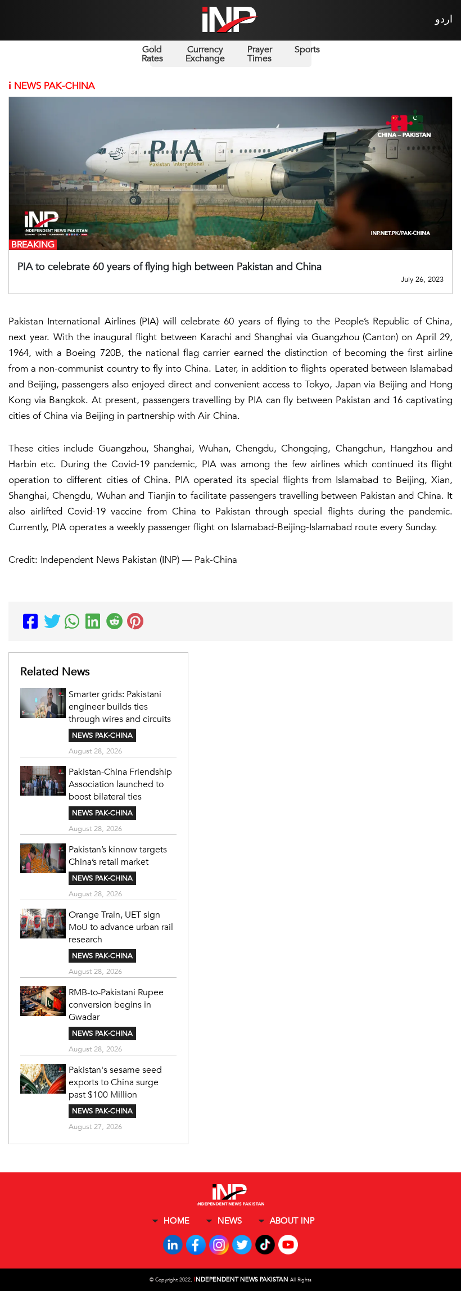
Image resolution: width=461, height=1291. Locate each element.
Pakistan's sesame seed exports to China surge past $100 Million (115, 1082)
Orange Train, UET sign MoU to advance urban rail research (121, 927)
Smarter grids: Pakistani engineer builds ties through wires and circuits (120, 706)
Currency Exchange (205, 54)
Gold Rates (152, 54)
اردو (444, 19)
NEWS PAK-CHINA (102, 735)
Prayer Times (259, 54)
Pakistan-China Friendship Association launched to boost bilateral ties (120, 784)
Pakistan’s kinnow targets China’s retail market (118, 855)
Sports (307, 49)
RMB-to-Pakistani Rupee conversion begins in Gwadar (116, 1004)
